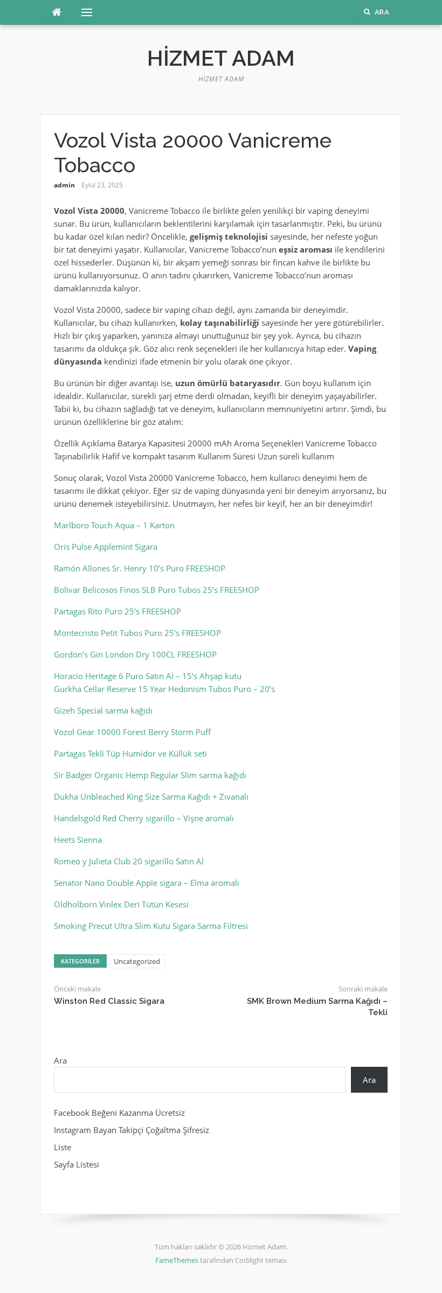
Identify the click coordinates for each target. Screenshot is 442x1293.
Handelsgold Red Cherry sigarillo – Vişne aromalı (144, 818)
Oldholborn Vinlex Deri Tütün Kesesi (121, 904)
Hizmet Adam (221, 58)
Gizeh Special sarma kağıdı (103, 710)
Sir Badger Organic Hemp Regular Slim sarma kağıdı (150, 775)
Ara (60, 1060)
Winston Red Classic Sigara (109, 1001)
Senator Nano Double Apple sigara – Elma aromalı (146, 882)
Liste (62, 1147)
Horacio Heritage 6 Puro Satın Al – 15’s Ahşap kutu (147, 675)
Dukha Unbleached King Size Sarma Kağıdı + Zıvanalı (151, 796)
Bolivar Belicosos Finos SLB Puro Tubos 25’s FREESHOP (156, 589)
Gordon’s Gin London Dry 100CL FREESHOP (135, 654)
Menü (82, 12)
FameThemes (176, 1260)
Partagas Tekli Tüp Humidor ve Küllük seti (130, 753)
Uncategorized (137, 961)
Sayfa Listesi (76, 1164)
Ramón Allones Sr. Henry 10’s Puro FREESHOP (139, 568)
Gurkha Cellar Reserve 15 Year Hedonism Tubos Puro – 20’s (164, 688)
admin (64, 185)
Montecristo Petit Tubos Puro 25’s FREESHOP (137, 632)
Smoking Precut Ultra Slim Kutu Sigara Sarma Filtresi (151, 925)
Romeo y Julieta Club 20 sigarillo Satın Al (129, 861)
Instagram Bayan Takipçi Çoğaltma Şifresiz (131, 1129)
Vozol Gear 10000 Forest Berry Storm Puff (132, 731)
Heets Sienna (78, 839)
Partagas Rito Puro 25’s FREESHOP (117, 611)
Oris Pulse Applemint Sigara (105, 546)
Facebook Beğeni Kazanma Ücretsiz (119, 1112)
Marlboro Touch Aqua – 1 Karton (114, 525)
